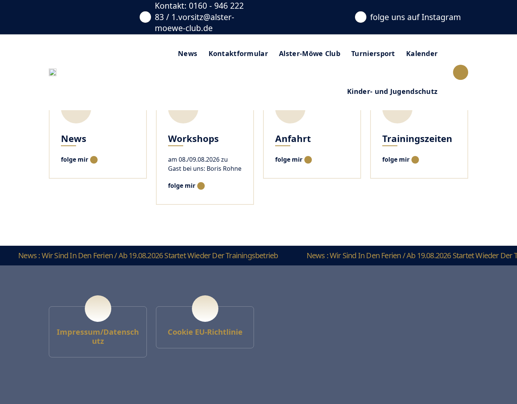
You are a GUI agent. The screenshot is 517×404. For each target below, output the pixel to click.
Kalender (422, 53)
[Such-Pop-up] (460, 72)
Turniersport (373, 53)
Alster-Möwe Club (309, 53)
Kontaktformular (238, 53)
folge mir (74, 159)
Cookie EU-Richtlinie (205, 332)
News (187, 53)
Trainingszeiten (417, 138)
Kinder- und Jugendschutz (392, 91)
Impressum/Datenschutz (98, 336)
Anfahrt (293, 138)
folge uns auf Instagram (415, 16)
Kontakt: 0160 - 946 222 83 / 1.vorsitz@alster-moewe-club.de (199, 16)
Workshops (193, 138)
